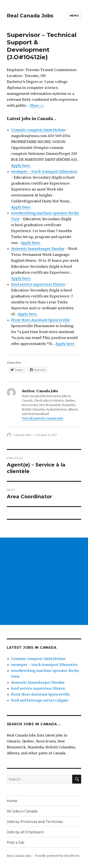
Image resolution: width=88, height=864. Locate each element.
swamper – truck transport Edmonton (44, 171)
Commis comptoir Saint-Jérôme (38, 130)
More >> (37, 105)
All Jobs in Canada (22, 811)
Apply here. (21, 165)
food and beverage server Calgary (39, 700)
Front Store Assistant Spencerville (40, 320)
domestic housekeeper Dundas (38, 248)
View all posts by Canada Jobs (42, 418)
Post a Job (15, 842)
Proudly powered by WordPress (57, 856)
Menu (74, 15)
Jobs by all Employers (25, 832)
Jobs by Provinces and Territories (35, 822)
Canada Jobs (22, 435)
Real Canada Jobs (30, 16)
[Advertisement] (44, 581)
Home (12, 801)
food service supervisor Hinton (38, 284)
